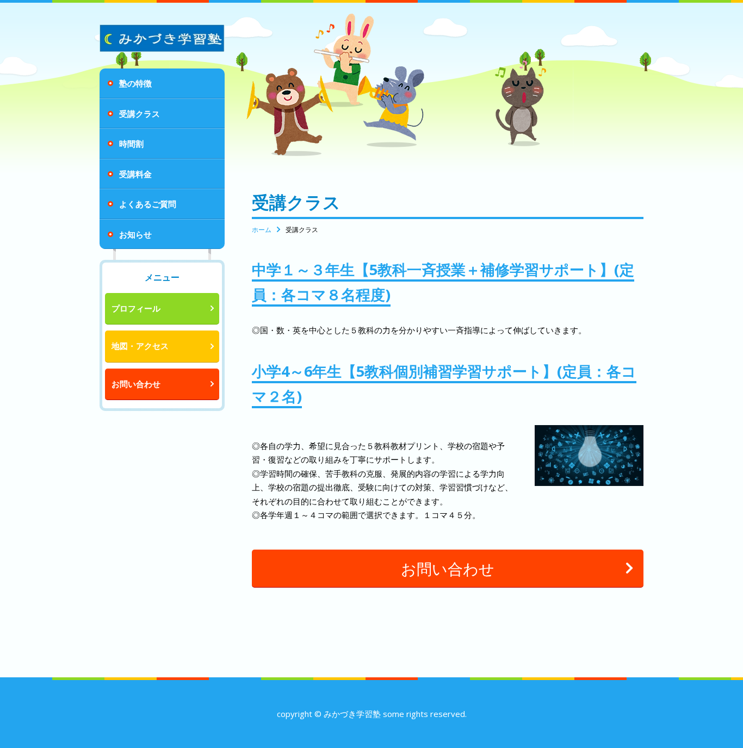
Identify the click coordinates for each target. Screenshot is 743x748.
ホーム (261, 229)
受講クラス (139, 113)
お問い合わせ (136, 383)
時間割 (131, 143)
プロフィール (136, 308)
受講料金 (135, 174)
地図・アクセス (140, 345)
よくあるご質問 (147, 203)
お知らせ (135, 234)
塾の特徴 (135, 83)
